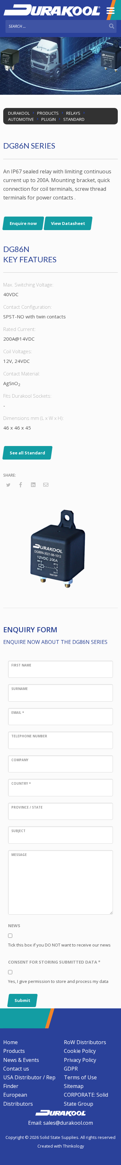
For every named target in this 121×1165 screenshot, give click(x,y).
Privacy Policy (80, 1059)
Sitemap (74, 1086)
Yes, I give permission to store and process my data (58, 981)
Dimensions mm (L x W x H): (33, 418)
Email (17, 712)
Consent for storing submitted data (54, 962)
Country (21, 783)
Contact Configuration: (27, 307)
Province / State (27, 807)
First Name (21, 665)
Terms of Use (80, 1077)
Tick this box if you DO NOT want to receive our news (59, 945)
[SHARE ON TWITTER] (8, 485)
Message (19, 854)
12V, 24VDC (16, 361)
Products (48, 113)
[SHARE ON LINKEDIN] (33, 485)
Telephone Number (29, 736)
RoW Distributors (85, 1042)
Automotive (21, 119)
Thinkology (73, 1146)
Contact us (16, 1068)
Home (10, 1042)
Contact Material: (21, 373)
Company (19, 760)
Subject (18, 831)
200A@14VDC (19, 338)
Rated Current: (19, 329)
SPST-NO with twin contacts (34, 316)
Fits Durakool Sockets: (27, 396)
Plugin (48, 119)
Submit (22, 1000)
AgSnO (11, 383)
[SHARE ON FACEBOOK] (20, 485)
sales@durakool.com (68, 1122)
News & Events (21, 1059)
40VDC (10, 294)
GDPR (71, 1068)
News (14, 925)
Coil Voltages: (17, 351)
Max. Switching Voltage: (28, 284)
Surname (19, 688)
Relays (73, 113)
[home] (60, 1112)
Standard (74, 119)
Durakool (19, 113)
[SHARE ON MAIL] (46, 485)
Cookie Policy (80, 1050)
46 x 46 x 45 (17, 427)
